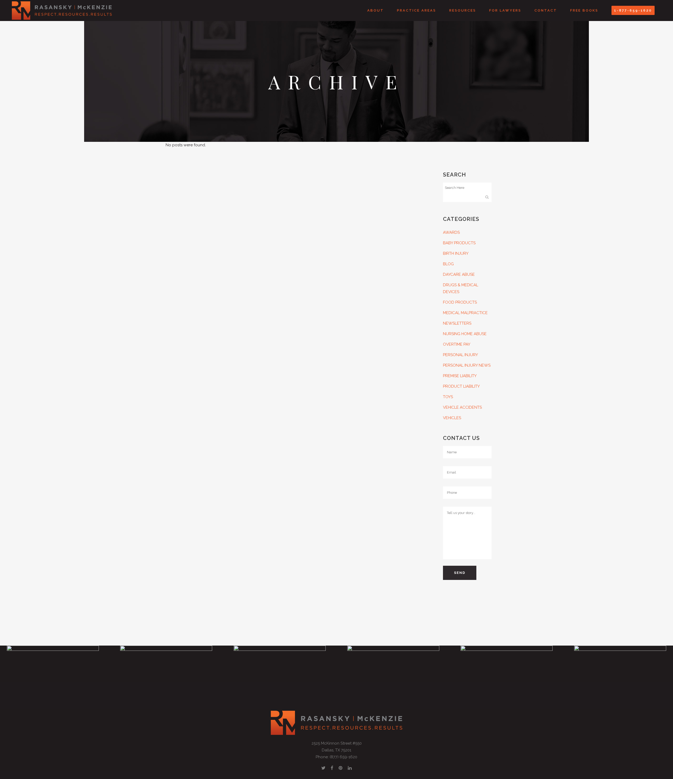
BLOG (448, 264)
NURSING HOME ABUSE (465, 333)
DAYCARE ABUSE (459, 274)
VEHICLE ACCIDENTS (462, 407)
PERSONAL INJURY (460, 354)
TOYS (448, 396)
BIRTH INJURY (455, 253)
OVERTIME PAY (456, 344)
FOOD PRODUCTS (460, 302)
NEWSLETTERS (457, 323)
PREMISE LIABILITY (460, 375)
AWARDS (451, 232)
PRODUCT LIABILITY (461, 386)
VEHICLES (452, 418)
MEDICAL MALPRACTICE (465, 312)
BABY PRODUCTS (459, 243)
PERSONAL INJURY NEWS (467, 365)
